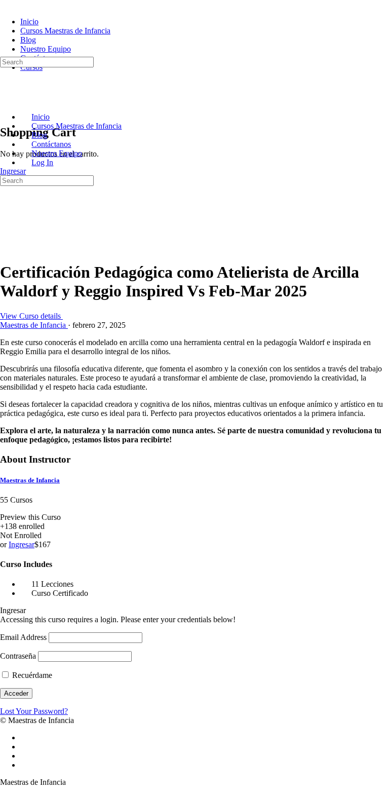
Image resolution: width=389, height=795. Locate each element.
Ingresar (13, 171)
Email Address (23, 637)
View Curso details (31, 316)
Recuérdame (31, 675)
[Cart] (5, 110)
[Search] (5, 52)
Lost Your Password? (34, 711)
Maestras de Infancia (30, 480)
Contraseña (18, 656)
